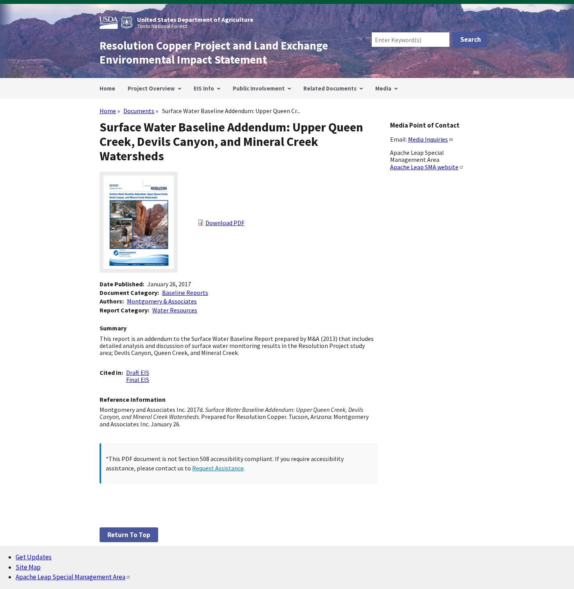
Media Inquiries (428, 139)
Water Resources (174, 310)
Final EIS (137, 379)
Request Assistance (218, 468)
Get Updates (34, 557)
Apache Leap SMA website (424, 167)
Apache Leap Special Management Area (70, 577)
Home (108, 111)
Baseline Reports (185, 292)
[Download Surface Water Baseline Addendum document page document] (139, 270)
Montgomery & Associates (162, 301)
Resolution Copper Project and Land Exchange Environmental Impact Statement (214, 53)
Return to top (128, 534)
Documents (138, 111)
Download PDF (224, 223)
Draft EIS (137, 372)
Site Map (28, 567)
